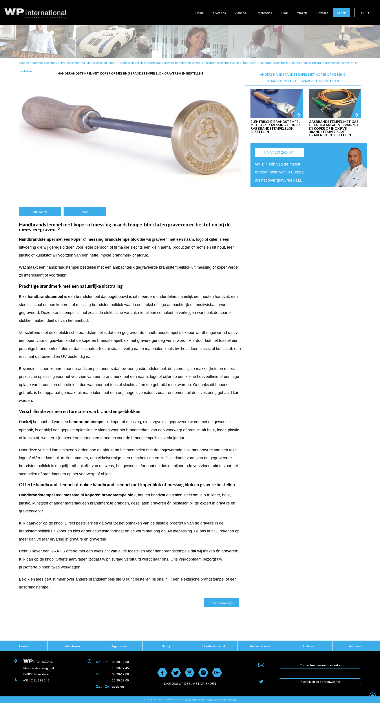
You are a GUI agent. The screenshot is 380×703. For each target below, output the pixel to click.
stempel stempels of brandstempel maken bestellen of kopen (74, 62)
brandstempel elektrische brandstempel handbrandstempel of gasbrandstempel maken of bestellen (188, 62)
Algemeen (40, 212)
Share (85, 212)
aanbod (24, 62)
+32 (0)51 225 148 (36, 680)
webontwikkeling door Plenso (221, 699)
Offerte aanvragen (221, 603)
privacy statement (194, 699)
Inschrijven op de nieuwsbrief (320, 681)
